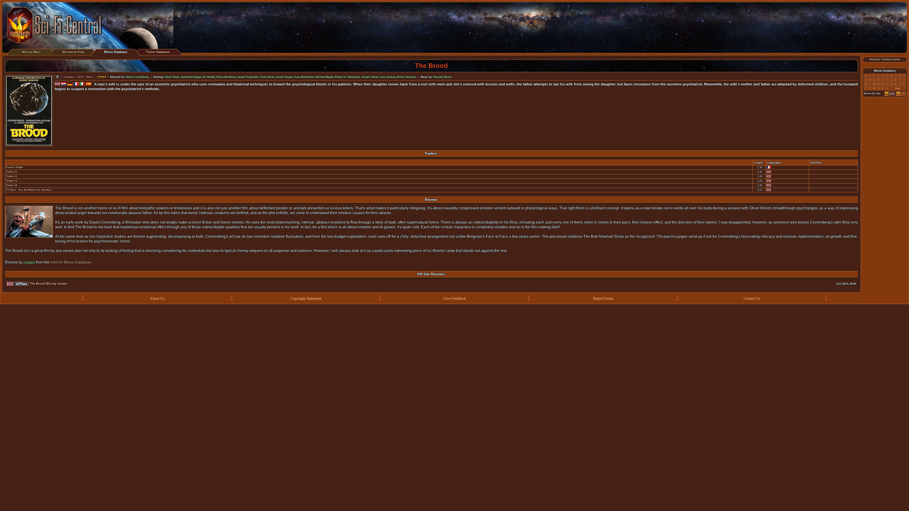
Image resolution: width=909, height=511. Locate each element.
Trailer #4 (11, 185)
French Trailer (14, 167)
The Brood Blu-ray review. (49, 283)
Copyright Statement (305, 298)
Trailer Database (157, 52)
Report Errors (603, 298)
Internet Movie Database (70, 262)
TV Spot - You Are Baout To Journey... (29, 189)
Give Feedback (454, 298)
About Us (157, 298)
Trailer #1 (11, 171)
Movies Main (31, 52)
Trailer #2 (11, 176)
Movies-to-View (73, 52)
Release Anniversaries (884, 59)
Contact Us (752, 298)
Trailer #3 (11, 180)
